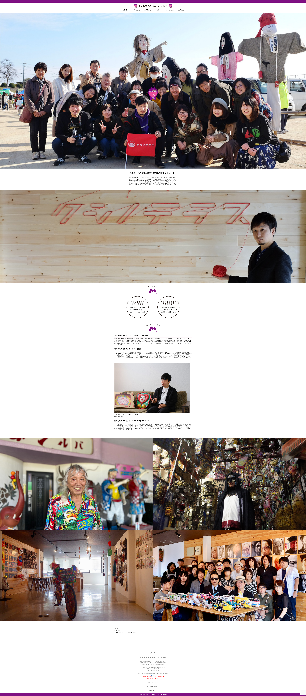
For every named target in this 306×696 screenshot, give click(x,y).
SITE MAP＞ (153, 690)
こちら (152, 675)
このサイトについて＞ (153, 682)
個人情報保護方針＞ (153, 686)
